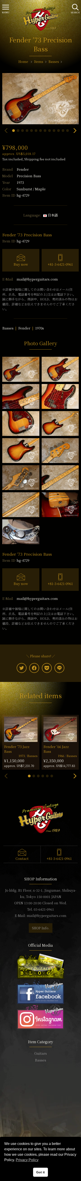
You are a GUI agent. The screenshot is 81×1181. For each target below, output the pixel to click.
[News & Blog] (40, 965)
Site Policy (40, 1135)
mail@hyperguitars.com (37, 279)
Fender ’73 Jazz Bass (16, 749)
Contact (22, 858)
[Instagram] (40, 1016)
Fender (23, 169)
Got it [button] (40, 1172)
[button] (13, 130)
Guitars (40, 1053)
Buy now (21, 264)
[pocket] (47, 668)
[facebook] (34, 668)
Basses (8, 328)
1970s (39, 328)
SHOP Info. (40, 928)
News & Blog (40, 1121)
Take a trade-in (40, 1114)
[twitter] (22, 668)
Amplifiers (41, 1073)
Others (40, 1080)
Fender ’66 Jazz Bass (56, 749)
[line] (59, 668)
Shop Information (40, 1107)
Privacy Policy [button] (27, 1160)
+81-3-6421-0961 (60, 264)
